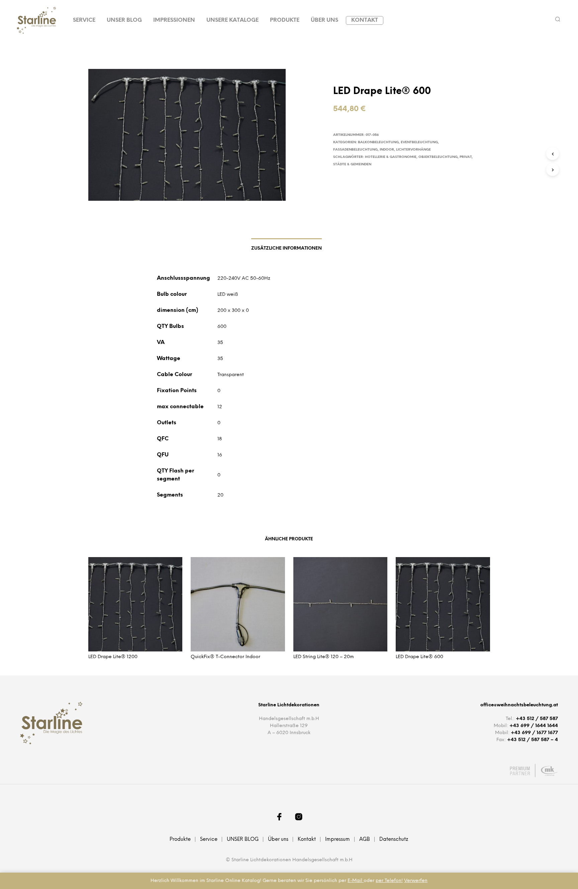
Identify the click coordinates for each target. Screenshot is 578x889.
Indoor (387, 150)
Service (84, 20)
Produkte (284, 20)
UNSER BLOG (124, 20)
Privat (466, 157)
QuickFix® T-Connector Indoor (225, 656)
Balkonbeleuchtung (378, 142)
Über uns (324, 20)
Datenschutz (393, 839)
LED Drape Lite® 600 (419, 656)
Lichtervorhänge (413, 150)
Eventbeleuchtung (419, 142)
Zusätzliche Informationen (286, 248)
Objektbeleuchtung (438, 157)
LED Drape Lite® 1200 (112, 656)
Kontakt (364, 20)
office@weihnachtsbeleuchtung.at (519, 705)
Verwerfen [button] (415, 880)
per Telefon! (389, 880)
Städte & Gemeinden (352, 164)
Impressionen (174, 20)
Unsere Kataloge (232, 20)
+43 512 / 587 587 (537, 718)
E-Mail (356, 880)
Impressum (337, 839)
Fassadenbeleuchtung (355, 150)
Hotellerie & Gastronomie (390, 157)
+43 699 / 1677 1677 (534, 732)
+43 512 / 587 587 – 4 (532, 739)
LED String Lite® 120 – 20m (323, 656)
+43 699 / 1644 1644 (533, 725)
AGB (364, 839)
